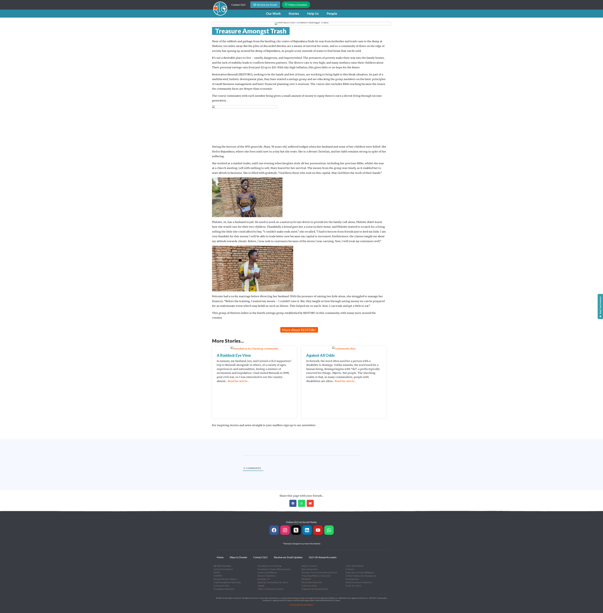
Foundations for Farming (269, 565)
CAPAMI (218, 575)
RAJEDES (306, 579)
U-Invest (349, 569)
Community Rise (222, 585)
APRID (217, 572)
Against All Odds (320, 355)
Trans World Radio (354, 565)
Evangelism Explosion (224, 589)
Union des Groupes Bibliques (359, 572)
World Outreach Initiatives (358, 582)
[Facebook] (274, 530)
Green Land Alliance (267, 572)
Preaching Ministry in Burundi (316, 575)
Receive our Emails (267, 4)
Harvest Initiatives (267, 575)
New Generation (310, 569)
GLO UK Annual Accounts (323, 557)
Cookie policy (307, 605)
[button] (273, 13)
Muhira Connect (309, 565)
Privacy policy (295, 605)
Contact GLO (238, 4)
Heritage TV (264, 579)
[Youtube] (318, 530)
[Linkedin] (307, 530)
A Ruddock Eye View (234, 355)
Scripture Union (309, 585)
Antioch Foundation (223, 569)
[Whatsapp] (329, 530)
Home (220, 557)
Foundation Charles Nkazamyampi (274, 569)
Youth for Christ (353, 585)
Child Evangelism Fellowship (227, 582)
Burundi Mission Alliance (225, 579)
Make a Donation (297, 4)
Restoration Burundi (311, 582)
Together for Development (315, 589)
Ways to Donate (238, 557)
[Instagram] (285, 530)
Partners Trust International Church (319, 572)
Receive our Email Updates (288, 557)
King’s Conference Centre (270, 589)
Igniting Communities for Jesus (273, 582)
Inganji (261, 585)
